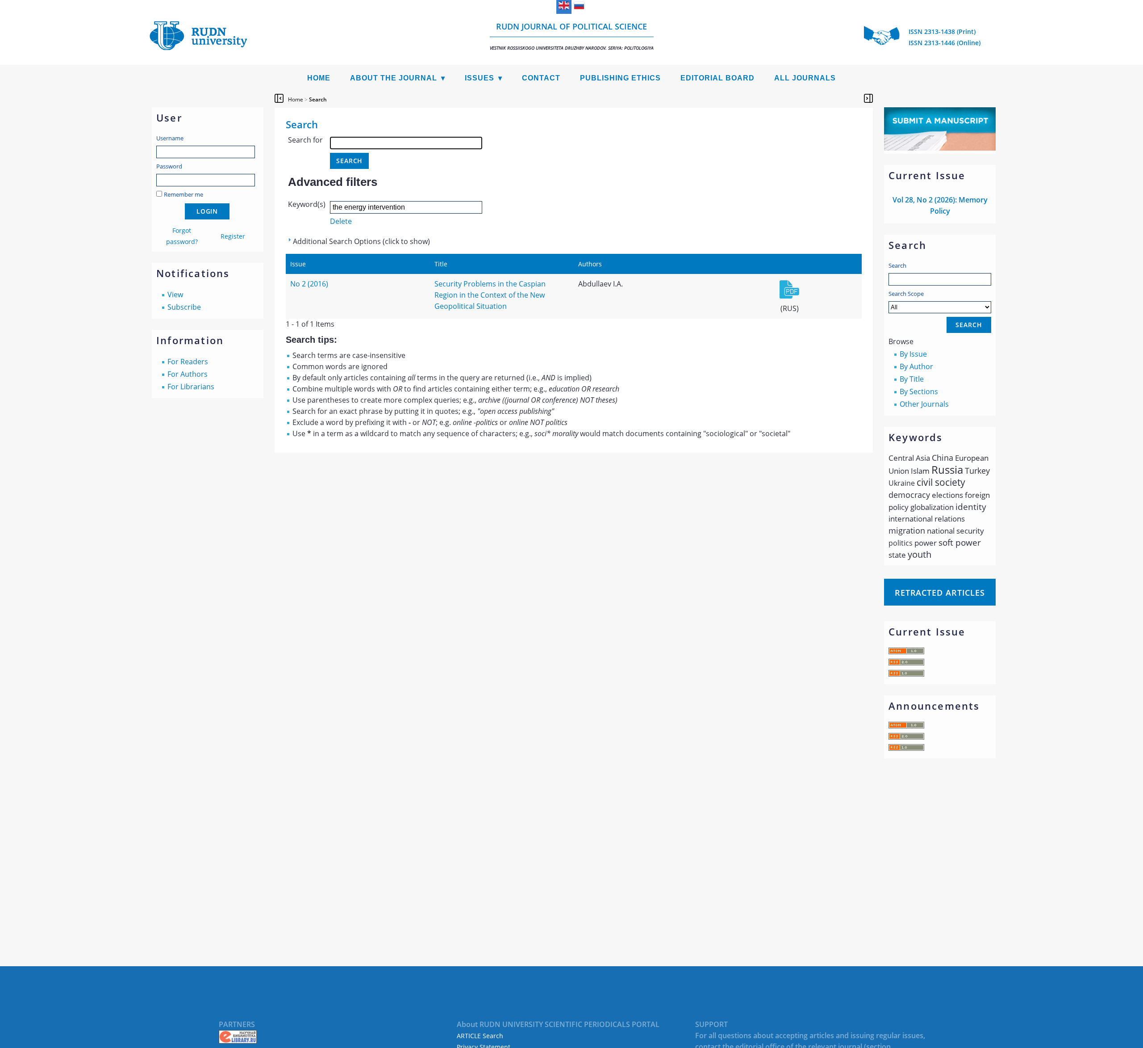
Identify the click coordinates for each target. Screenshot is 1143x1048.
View (175, 294)
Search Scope (906, 294)
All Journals (805, 78)
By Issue (913, 354)
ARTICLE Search (480, 1035)
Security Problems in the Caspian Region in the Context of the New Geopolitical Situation (490, 295)
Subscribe (184, 307)
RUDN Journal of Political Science (572, 36)
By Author (916, 366)
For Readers (187, 361)
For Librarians (190, 386)
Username (170, 138)
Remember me (183, 194)
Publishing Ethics (620, 78)
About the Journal (393, 78)
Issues (479, 78)
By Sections (919, 391)
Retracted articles (940, 592)
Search (897, 265)
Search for (305, 140)
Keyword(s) (306, 204)
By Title (912, 379)
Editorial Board (717, 78)
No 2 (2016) (309, 284)
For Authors (187, 374)
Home (318, 78)
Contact (541, 78)
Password (169, 166)
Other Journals (924, 404)
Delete (341, 221)
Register (233, 236)
